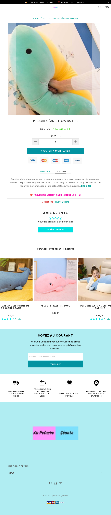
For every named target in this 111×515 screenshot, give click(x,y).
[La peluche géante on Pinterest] (50, 483)
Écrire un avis (55, 229)
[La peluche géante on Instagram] (55, 483)
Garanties (45, 171)
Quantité (55, 135)
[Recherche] (100, 7)
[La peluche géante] (55, 7)
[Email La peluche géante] (60, 483)
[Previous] (10, 69)
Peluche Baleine (61, 202)
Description (60, 171)
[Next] (97, 69)
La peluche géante (59, 495)
